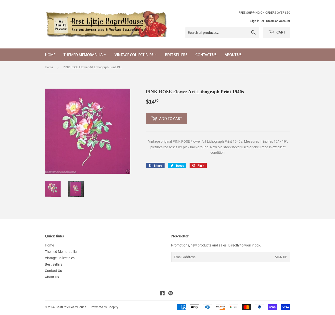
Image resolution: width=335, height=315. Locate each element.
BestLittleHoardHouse (71, 307)
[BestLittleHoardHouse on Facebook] (162, 294)
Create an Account (278, 21)
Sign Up (281, 257)
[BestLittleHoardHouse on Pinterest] (170, 294)
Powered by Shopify (104, 307)
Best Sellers (176, 55)
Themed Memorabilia (83, 55)
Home (50, 55)
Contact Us (206, 55)
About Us (233, 55)
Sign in (254, 21)
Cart (280, 32)
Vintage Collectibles (134, 55)
